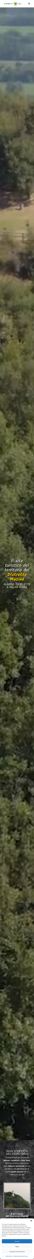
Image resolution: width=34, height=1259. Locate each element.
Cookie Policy (9, 1256)
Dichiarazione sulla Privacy (21, 1256)
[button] (31, 1221)
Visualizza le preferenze (17, 1251)
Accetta (17, 1241)
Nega (17, 1246)
